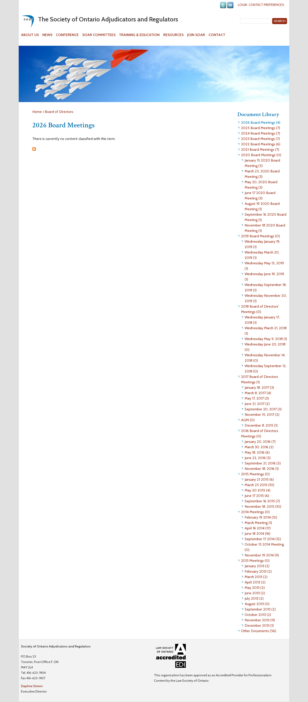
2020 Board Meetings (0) (261, 155)
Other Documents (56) (258, 631)
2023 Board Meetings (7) (260, 139)
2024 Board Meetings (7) (260, 133)
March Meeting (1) (258, 523)
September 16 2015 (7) (262, 501)
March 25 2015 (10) (259, 485)
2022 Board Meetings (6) (260, 144)
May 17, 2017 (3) (257, 398)
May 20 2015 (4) (257, 490)
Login (242, 4)
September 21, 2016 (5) (263, 463)
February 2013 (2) (258, 571)
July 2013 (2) (254, 598)
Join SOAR (196, 35)
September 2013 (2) (260, 609)
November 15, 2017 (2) (262, 414)
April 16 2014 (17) (258, 528)
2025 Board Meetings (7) (260, 128)
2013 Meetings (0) (255, 560)
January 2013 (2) (257, 566)
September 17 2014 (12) (263, 539)
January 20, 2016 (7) (260, 441)
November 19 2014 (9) (262, 555)
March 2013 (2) (256, 577)
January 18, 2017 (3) (259, 387)
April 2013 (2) (255, 582)
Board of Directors (59, 112)
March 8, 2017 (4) (258, 393)
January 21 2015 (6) (259, 479)
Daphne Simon (32, 686)
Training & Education (139, 35)
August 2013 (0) (257, 604)
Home (37, 112)
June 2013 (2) (255, 593)
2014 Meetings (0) (255, 512)
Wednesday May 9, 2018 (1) (266, 339)
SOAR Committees (98, 35)
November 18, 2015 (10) (263, 506)
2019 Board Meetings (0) (260, 236)
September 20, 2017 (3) (263, 409)
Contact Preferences (266, 4)
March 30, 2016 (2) (259, 447)
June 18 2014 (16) (257, 533)
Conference (67, 35)
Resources (173, 35)
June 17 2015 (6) (257, 496)
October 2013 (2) (258, 615)
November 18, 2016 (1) (262, 468)
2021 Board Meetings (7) (260, 149)
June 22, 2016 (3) (258, 458)
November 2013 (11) (260, 620)
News (47, 35)
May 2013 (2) (255, 587)
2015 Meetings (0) (255, 474)
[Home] (27, 21)
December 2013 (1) (259, 625)
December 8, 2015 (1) (261, 425)
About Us (30, 35)
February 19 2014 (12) (261, 517)
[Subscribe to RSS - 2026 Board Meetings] (34, 149)
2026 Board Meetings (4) (260, 122)
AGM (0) (248, 420)
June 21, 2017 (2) (257, 404)
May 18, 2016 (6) (257, 452)
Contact (217, 35)
